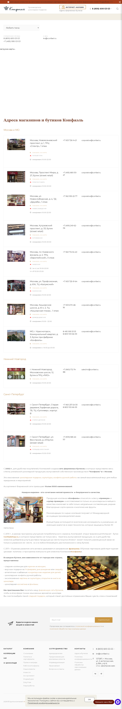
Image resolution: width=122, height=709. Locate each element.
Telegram (101, 673)
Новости (26, 672)
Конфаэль (76, 551)
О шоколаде (10, 663)
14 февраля (30, 569)
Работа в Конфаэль (31, 666)
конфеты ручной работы (65, 477)
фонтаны (33, 584)
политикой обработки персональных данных (68, 629)
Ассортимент (28, 676)
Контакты (80, 649)
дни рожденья (43, 569)
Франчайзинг (54, 666)
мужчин (31, 566)
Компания (28, 649)
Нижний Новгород (15, 359)
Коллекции (9, 653)
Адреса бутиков (81, 653)
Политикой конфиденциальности (43, 703)
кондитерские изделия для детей (44, 572)
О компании (28, 653)
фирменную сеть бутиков (51, 590)
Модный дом (28, 679)
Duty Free (27, 682)
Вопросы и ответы (56, 669)
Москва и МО (11, 130)
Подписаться (104, 620)
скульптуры (47, 477)
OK (89, 699)
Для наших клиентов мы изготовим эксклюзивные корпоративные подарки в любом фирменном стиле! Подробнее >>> (61, 2)
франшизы (74, 549)
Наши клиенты (29, 669)
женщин (41, 566)
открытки (45, 578)
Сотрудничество (58, 649)
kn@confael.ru (102, 654)
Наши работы (28, 686)
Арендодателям (55, 653)
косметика (22, 584)
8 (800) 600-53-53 (101, 9)
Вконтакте (95, 673)
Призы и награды (30, 662)
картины (23, 578)
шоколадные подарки (30, 477)
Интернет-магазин (75, 7)
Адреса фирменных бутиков (70, 11)
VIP (5, 658)
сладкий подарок (36, 596)
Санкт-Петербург (14, 394)
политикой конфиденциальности (89, 626)
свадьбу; (59, 569)
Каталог (8, 649)
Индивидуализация (56, 662)
